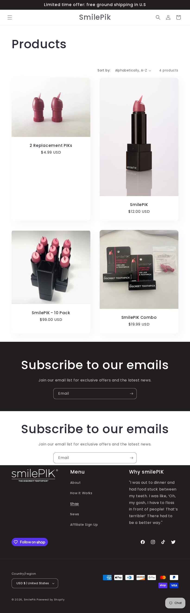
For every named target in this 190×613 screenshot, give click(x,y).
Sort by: (104, 70)
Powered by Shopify (51, 599)
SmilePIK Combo (139, 317)
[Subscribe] (131, 393)
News (74, 514)
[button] (10, 17)
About (75, 482)
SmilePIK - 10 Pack (51, 312)
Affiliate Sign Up (84, 524)
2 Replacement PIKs (51, 145)
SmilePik (30, 599)
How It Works (81, 493)
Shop (74, 503)
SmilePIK (139, 204)
